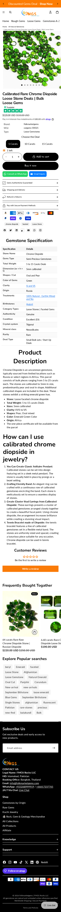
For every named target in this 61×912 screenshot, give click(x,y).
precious (42, 707)
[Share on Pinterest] (22, 230)
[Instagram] (10, 862)
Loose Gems (34, 20)
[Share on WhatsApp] (34, 230)
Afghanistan (30, 672)
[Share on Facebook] (5, 230)
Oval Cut (10, 682)
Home (5, 20)
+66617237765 (44, 786)
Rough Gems (18, 20)
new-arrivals (30, 687)
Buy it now (30, 165)
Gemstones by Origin (14, 802)
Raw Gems (8, 807)
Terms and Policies (30, 908)
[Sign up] (54, 748)
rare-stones (26, 707)
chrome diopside (12, 224)
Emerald (20, 666)
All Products (9, 825)
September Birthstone (34, 697)
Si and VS (30, 286)
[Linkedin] (32, 862)
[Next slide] (57, 3)
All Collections (10, 821)
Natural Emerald (37, 677)
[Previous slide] (3, 3)
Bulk (39, 712)
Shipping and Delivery (16, 190)
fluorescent (49, 702)
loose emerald (41, 692)
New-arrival (11, 687)
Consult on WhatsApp (17, 174)
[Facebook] (4, 862)
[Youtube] (15, 862)
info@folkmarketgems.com (24, 783)
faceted (25, 224)
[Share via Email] (28, 230)
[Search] (10, 12)
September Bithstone (16, 692)
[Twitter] (26, 862)
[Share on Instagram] (40, 230)
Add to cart (42, 157)
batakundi (25, 712)
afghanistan (31, 702)
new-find (10, 712)
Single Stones (12, 702)
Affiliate (7, 830)
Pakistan (10, 707)
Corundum (40, 682)
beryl (8, 666)
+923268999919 (25, 786)
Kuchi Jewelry (10, 811)
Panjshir (24, 682)
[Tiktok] (21, 862)
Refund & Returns (14, 197)
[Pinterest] (37, 862)
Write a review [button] (30, 568)
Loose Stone (37, 224)
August (29, 304)
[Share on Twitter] (10, 230)
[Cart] (57, 12)
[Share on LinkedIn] (16, 230)
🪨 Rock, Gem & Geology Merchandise (24, 816)
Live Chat (24, 790)
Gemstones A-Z (51, 20)
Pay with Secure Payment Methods (21, 205)
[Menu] (3, 12)
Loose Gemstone (14, 677)
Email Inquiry (39, 174)
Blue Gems (11, 697)
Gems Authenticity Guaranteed (19, 183)
